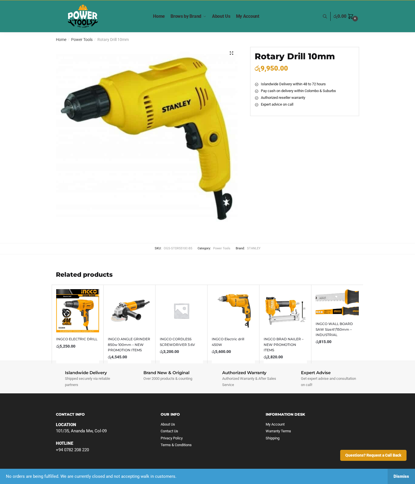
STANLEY (254, 248)
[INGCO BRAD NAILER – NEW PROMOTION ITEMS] (285, 310)
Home (61, 39)
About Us (168, 424)
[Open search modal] (327, 16)
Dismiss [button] (401, 476)
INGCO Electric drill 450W (228, 341)
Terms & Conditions (176, 445)
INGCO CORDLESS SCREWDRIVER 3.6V (177, 341)
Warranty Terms (278, 431)
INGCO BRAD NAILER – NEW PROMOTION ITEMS (283, 344)
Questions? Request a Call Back (373, 455)
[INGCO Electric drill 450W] (233, 310)
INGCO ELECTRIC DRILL (76, 339)
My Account (275, 424)
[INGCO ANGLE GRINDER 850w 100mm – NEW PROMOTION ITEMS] (129, 310)
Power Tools (82, 39)
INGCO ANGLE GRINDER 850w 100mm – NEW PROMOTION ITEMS (129, 344)
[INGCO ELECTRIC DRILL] (77, 310)
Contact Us (169, 431)
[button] (231, 53)
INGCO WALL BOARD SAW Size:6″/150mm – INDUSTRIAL (334, 329)
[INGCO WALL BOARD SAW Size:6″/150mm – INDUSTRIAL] (337, 303)
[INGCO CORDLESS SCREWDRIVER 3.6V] (181, 310)
